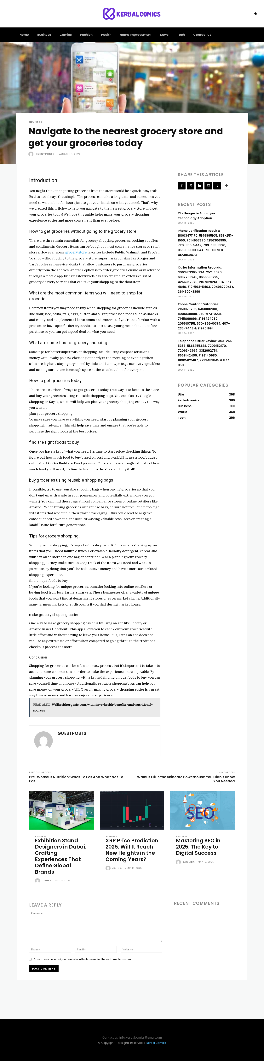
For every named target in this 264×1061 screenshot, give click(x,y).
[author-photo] (38, 881)
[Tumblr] (217, 185)
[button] (255, 13)
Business (35, 122)
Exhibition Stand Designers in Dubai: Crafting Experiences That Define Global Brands (60, 856)
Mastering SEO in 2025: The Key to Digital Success (198, 847)
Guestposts (45, 154)
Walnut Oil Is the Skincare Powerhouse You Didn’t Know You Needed (186, 778)
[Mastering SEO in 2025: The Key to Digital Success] (202, 810)
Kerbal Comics (156, 1043)
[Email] (208, 185)
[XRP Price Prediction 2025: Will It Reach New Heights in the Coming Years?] (132, 810)
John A (46, 880)
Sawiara (189, 861)
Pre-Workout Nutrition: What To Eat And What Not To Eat (76, 778)
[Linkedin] (199, 185)
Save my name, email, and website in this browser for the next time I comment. (83, 959)
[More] (226, 185)
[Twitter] (190, 185)
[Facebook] (182, 185)
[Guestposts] (31, 154)
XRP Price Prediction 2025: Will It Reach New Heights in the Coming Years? (132, 850)
